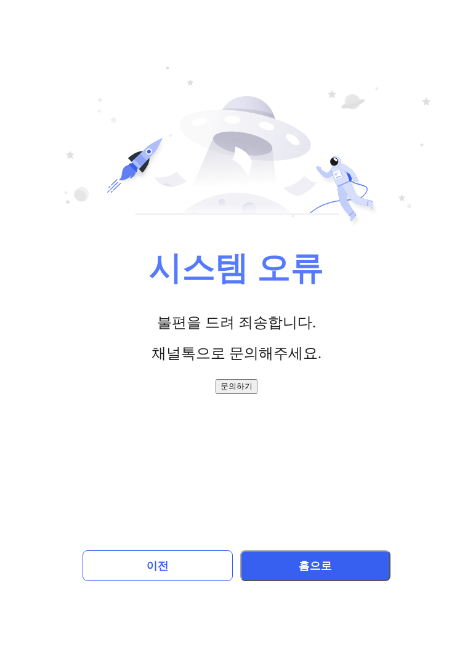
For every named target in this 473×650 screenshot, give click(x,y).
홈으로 (315, 566)
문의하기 (236, 386)
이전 (158, 566)
